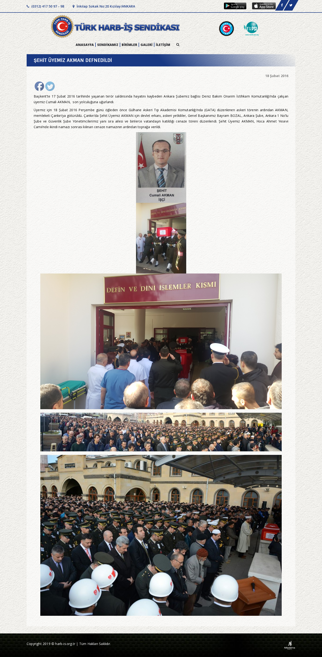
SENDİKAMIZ (107, 45)
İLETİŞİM (163, 45)
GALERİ (146, 45)
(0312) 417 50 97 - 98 (47, 6)
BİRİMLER (129, 45)
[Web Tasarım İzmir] (289, 645)
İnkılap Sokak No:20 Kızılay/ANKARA (105, 6)
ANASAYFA (85, 45)
